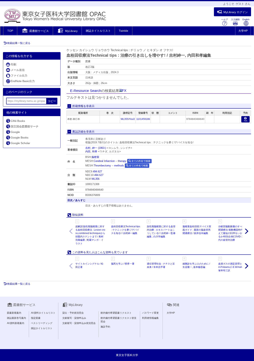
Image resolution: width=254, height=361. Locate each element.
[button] (35, 31)
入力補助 (235, 19)
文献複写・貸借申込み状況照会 (79, 323)
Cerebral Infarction (104, 160)
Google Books (19, 137)
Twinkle (123, 30)
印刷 (13, 64)
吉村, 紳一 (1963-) (95, 147)
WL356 (95, 178)
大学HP (243, 30)
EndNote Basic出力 (23, 81)
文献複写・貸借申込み (74, 318)
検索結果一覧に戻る (18, 43)
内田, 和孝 (91, 151)
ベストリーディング (41, 323)
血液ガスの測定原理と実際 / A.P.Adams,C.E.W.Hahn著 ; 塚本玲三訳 (233, 267)
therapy (122, 160)
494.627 (97, 171)
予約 (245, 121)
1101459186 (143, 119)
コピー (52, 101)
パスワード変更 (150, 312)
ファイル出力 (19, 75)
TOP (10, 30)
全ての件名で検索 (140, 161)
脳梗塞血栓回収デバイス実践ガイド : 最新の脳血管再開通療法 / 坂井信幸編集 (197, 230)
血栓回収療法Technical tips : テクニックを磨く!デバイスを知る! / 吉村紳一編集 (125, 230)
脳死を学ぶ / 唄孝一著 (122, 263)
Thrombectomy (102, 165)
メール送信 (18, 70)
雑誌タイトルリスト (98, 30)
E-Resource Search (85, 91)
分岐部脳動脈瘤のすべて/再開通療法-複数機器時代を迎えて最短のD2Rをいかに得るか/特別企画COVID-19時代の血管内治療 (233, 233)
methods (119, 165)
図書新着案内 (14, 312)
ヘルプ (224, 19)
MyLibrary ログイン (235, 12)
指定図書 (35, 318)
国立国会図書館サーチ (24, 126)
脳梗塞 (95, 157)
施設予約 (105, 326)
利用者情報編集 (150, 318)
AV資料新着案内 (15, 323)
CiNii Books (18, 120)
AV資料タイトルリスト (43, 312)
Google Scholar (20, 143)
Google (15, 132)
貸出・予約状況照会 (73, 312)
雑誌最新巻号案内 (16, 318)
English (245, 19)
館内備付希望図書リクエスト (116, 312)
